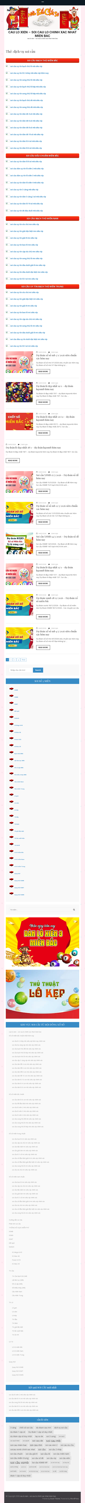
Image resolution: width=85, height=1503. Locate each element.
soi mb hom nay (33, 1471)
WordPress (74, 1498)
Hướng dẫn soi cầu (15, 1220)
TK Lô (11, 1302)
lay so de (39, 1436)
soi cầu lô (45, 1453)
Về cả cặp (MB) (18, 767)
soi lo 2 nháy (14, 1467)
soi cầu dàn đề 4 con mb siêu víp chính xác (27, 1064)
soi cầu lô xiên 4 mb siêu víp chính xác (25, 1115)
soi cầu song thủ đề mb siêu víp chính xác (26, 1119)
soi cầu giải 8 (31, 1454)
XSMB (16, 690)
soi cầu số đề (37, 1458)
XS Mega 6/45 (18, 725)
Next (23, 660)
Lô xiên (16, 803)
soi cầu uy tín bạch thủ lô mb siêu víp (26, 66)
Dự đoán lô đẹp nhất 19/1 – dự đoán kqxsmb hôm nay (54, 387)
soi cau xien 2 (51, 1445)
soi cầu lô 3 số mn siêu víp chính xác (24, 1197)
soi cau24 (26, 1441)
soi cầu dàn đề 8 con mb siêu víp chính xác (27, 1072)
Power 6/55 (17, 739)
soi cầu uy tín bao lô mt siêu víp (24, 312)
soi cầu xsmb (19, 1463)
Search (38, 670)
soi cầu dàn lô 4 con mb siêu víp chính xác (26, 1083)
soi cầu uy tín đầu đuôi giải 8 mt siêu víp (27, 332)
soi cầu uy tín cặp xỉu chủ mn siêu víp (26, 251)
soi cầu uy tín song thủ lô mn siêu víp (26, 258)
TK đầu (16, 817)
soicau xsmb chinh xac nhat (22, 1449)
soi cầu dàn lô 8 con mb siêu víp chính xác (26, 1100)
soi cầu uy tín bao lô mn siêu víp (24, 245)
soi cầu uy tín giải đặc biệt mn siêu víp (26, 231)
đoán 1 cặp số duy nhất (20, 1475)
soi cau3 (61, 1436)
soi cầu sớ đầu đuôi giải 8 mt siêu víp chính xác (28, 1158)
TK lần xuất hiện (19, 838)
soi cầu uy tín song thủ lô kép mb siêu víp (28, 93)
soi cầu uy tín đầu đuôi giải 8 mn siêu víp (27, 265)
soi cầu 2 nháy (55, 1449)
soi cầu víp (51, 1458)
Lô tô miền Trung (19, 866)
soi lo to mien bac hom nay (60, 1467)
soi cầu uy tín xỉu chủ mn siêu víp (24, 224)
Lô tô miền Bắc (19, 852)
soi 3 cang (51, 1436)
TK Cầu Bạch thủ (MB (19, 1276)
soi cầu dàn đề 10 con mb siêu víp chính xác (27, 1076)
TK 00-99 (17, 845)
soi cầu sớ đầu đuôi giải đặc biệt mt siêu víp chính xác (30, 1162)
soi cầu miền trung (19, 1458)
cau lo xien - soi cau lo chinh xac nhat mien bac (38, 1496)
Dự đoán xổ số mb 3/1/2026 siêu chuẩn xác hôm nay (56, 357)
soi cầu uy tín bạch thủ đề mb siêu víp (26, 100)
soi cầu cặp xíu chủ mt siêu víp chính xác (26, 1143)
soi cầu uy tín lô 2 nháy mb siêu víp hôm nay (29, 73)
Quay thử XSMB (19, 880)
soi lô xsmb (23, 1471)
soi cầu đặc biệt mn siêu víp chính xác (25, 1190)
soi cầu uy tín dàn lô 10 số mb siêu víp (26, 203)
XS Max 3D (17, 746)
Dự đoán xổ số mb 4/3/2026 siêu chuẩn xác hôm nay (56, 633)
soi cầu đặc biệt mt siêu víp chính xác (25, 1147)
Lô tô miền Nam (19, 859)
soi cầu (42, 1449)
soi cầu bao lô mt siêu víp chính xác (24, 1139)
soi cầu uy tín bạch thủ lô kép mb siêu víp (28, 87)
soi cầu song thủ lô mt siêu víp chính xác (26, 1166)
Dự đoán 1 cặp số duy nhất (40, 1432)
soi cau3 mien (14, 1441)
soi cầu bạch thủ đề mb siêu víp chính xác (26, 1049)
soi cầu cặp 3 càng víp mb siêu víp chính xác (27, 1060)
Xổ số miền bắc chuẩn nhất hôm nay (21, 1036)
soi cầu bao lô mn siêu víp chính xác (24, 1182)
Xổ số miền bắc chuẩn (16, 1094)
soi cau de (37, 1440)
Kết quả (16, 711)
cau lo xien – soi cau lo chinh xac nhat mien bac (42, 34)
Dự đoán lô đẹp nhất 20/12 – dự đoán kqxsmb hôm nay (55, 418)
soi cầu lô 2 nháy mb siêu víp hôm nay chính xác (28, 1041)
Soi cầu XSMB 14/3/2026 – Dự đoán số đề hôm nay (57, 538)
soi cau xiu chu (67, 1445)
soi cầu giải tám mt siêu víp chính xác (25, 1150)
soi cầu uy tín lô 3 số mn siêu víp (24, 279)
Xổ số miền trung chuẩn (17, 1133)
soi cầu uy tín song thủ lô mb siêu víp (26, 80)
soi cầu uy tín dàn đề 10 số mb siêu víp (26, 134)
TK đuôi (16, 824)
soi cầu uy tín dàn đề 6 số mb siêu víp (26, 121)
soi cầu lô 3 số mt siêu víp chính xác (24, 1154)
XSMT (16, 704)
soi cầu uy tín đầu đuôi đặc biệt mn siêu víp (29, 272)
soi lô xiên (13, 1471)
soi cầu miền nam (61, 1454)
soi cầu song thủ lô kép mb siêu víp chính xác (28, 1127)
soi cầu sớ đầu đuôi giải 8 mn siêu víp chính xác (28, 1201)
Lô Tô (11, 1342)
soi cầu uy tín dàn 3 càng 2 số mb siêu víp (28, 196)
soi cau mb (53, 1441)
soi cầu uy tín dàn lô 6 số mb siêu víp (26, 148)
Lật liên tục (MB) (19, 760)
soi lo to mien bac (44, 1467)
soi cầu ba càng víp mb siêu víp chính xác (26, 1045)
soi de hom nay (55, 1462)
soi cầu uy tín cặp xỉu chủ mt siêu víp (26, 319)
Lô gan (16, 796)
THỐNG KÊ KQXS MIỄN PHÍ (19, 1228)
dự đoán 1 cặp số (17, 1432)
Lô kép (16, 810)
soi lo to (23, 1467)
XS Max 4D (17, 732)
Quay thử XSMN (19, 895)
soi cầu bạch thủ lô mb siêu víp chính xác (26, 1056)
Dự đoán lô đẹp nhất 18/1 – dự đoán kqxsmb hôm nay (33, 447)
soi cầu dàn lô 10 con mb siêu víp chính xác (27, 1079)
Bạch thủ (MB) (18, 753)
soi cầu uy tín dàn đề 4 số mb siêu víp (26, 114)
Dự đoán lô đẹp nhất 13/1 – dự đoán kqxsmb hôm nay (54, 569)
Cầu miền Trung (19, 789)
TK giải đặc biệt (19, 831)
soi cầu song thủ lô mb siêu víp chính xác (26, 1123)
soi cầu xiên (65, 1458)
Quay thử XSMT (19, 887)
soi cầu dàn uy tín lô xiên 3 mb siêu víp (27, 175)
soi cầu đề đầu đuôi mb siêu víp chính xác (26, 1103)
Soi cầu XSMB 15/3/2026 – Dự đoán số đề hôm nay (57, 476)
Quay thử (17, 873)
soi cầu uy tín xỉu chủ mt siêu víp (24, 292)
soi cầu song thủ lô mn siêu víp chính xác (26, 1213)
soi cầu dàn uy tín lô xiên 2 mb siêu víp (27, 168)
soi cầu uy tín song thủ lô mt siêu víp (26, 326)
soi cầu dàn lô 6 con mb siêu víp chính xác (26, 1087)
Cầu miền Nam (19, 782)
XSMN (16, 697)
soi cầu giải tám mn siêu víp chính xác (25, 1194)
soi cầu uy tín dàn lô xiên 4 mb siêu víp (27, 182)
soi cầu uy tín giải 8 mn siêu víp (23, 238)
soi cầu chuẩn (16, 1454)
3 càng (13, 1427)
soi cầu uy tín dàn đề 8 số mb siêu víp (26, 127)
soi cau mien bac (18, 1445)
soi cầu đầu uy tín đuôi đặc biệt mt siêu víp (28, 339)
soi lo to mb (32, 1467)
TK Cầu (11, 1271)
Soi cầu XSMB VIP (39, 1462)
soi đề (54, 1471)
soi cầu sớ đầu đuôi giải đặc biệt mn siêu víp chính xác (30, 1209)
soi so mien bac (45, 1471)
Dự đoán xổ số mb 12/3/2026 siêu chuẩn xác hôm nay (57, 507)
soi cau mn (36, 1445)
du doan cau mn (43, 1427)
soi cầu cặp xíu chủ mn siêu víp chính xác (26, 1186)
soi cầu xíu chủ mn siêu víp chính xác (24, 1205)
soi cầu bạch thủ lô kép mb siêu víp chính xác (27, 1053)
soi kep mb (66, 1462)
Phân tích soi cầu (15, 1224)
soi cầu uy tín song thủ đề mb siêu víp (26, 107)
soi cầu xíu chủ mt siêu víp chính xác (24, 1170)
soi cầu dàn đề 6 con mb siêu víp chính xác (27, 1068)
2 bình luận (54, 352)
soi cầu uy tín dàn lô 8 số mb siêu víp (26, 161)
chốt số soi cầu (26, 1427)
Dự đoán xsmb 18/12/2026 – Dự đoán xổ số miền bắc (57, 599)
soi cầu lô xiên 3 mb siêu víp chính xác (25, 1111)
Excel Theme (55, 1498)
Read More (43, 371)
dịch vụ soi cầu (60, 1427)
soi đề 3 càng (63, 1471)
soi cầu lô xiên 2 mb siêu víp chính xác (25, 1107)
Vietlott (16, 718)
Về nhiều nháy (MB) (20, 774)
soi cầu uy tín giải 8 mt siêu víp (23, 306)
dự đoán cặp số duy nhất (21, 1436)
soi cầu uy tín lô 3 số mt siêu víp (24, 346)
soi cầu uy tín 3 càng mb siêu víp (24, 189)
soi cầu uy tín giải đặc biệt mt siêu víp (26, 299)
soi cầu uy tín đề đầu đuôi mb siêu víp (26, 210)
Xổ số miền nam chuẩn (17, 1177)
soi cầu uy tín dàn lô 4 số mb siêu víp (26, 141)
